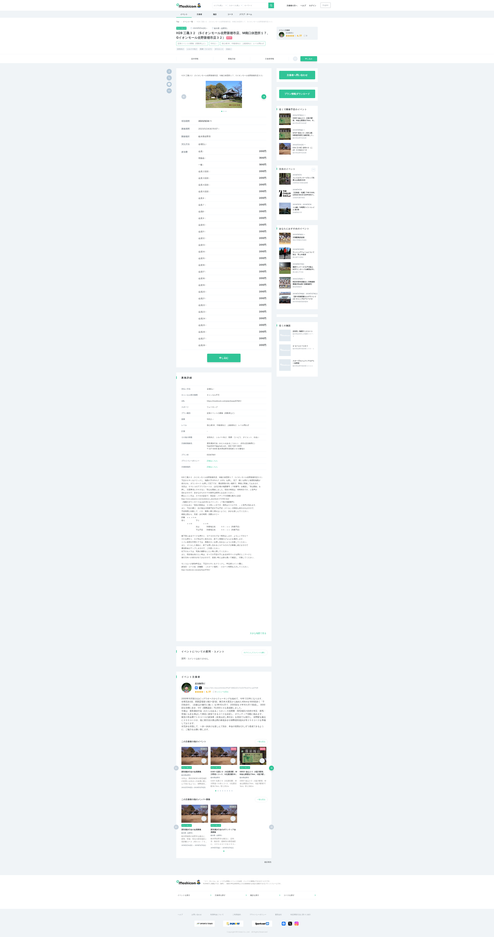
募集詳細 (231, 59)
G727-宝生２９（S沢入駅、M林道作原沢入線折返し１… (303, 134)
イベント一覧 (188, 22)
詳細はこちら (212, 461)
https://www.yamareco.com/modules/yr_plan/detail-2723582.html (205, 499)
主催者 (199, 14)
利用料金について (217, 914)
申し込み (308, 59)
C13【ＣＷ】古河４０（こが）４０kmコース (303, 149)
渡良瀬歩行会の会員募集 (191, 772)
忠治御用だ (290, 33)
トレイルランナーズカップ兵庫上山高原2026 (303, 179)
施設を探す (254, 895)
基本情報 (194, 59)
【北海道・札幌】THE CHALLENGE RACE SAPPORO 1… (304, 193)
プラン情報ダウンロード (297, 93)
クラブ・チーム (245, 14)
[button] (221, 111)
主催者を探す (220, 895)
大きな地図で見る (258, 633)
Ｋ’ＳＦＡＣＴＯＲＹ (300, 346)
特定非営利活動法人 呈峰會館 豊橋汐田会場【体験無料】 (304, 283)
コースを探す (289, 895)
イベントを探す (184, 895)
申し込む (223, 358)
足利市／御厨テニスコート (303, 331)
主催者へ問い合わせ (297, 75)
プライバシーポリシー (258, 914)
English (325, 5)
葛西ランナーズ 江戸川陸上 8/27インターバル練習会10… (304, 268)
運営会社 (278, 914)
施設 (215, 14)
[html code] (169, 90)
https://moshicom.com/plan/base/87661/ (224, 401)
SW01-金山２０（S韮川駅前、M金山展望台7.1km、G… (304, 119)
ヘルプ (303, 5)
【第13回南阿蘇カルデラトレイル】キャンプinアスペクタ (304, 297)
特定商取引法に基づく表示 (300, 914)
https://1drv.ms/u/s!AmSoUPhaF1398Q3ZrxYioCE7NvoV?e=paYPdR (231, 688)
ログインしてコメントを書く (254, 652)
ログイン (312, 5)
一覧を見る (261, 742)
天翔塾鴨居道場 (298, 237)
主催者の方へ (292, 5)
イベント (184, 14)
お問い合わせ (197, 914)
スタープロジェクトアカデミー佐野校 (303, 362)
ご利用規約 (236, 914)
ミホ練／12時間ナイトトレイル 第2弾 (304, 208)
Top (177, 22)
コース (230, 14)
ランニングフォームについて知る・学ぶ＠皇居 (303, 253)
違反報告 (267, 862)
